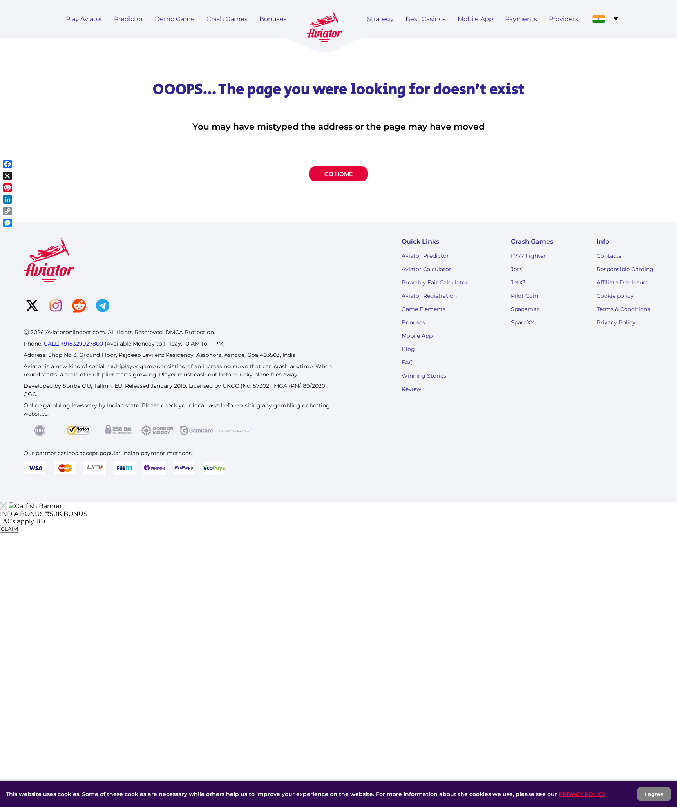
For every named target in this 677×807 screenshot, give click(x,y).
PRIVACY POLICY (582, 794)
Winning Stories (424, 375)
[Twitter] (32, 306)
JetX (517, 269)
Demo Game (175, 19)
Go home (338, 173)
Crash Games (227, 19)
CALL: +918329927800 (73, 343)
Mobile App (475, 19)
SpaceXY (522, 322)
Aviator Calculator (426, 269)
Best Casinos (425, 19)
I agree (654, 794)
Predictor (128, 19)
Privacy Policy (616, 322)
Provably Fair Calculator (435, 282)
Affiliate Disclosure (622, 282)
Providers (563, 19)
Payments (521, 19)
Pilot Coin (524, 295)
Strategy (380, 19)
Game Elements (423, 309)
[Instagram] (55, 306)
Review (411, 389)
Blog (408, 349)
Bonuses (273, 19)
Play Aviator (84, 19)
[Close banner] (3, 506)
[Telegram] (102, 306)
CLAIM (9, 529)
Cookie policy (615, 295)
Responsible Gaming (625, 269)
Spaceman (525, 309)
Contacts (609, 255)
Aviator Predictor (425, 255)
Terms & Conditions (623, 309)
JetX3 (518, 282)
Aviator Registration (429, 295)
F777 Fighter (528, 255)
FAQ (408, 362)
